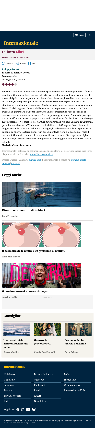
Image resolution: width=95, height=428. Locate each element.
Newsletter (40, 401)
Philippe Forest (10, 69)
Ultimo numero (72, 385)
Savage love (70, 380)
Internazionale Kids (74, 390)
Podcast (68, 374)
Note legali (25, 423)
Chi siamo (9, 374)
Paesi (37, 390)
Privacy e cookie (12, 396)
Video (7, 401)
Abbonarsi (79, 35)
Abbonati (15, 163)
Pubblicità (39, 385)
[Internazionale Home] (15, 366)
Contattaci (9, 380)
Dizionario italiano (44, 374)
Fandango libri (9, 76)
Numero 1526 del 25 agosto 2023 (15, 58)
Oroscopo (39, 380)
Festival (8, 390)
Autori (37, 396)
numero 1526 (35, 160)
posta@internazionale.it (41, 154)
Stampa (23, 64)
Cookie (33, 423)
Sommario (9, 385)
